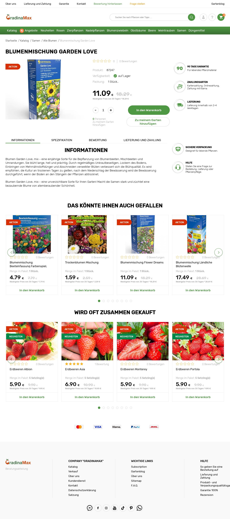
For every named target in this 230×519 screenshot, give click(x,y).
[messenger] (89, 508)
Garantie (64, 3)
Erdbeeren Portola (188, 369)
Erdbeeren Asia (75, 369)
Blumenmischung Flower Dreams (142, 262)
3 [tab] (108, 301)
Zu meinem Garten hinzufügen (148, 121)
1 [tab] (99, 301)
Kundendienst (77, 480)
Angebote (31, 30)
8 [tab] (131, 301)
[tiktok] (123, 508)
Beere (152, 30)
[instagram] (106, 508)
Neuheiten (47, 30)
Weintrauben (166, 30)
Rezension (206, 494)
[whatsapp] (139, 508)
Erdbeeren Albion (21, 369)
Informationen (22, 140)
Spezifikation (61, 140)
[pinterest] (131, 508)
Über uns (10, 3)
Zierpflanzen (75, 30)
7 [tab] (126, 301)
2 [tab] (103, 301)
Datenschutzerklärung (82, 490)
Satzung (73, 494)
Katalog (12, 30)
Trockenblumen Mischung (82, 262)
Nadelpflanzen (95, 30)
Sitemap (136, 480)
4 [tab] (113, 301)
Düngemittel (197, 30)
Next (218, 252)
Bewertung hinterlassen (108, 3)
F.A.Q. (134, 485)
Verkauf (73, 471)
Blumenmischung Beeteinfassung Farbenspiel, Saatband (28, 264)
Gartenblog (218, 3)
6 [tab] (122, 301)
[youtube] (114, 508)
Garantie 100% (209, 490)
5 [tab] (117, 301)
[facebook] (98, 508)
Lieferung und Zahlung (37, 3)
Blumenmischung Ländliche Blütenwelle (194, 264)
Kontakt (81, 3)
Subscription (139, 466)
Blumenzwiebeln (117, 30)
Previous (11, 252)
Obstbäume (138, 30)
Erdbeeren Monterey (133, 369)
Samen (181, 30)
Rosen (60, 30)
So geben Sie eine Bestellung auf (211, 468)
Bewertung (98, 140)
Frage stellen (137, 3)
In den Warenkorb (148, 110)
